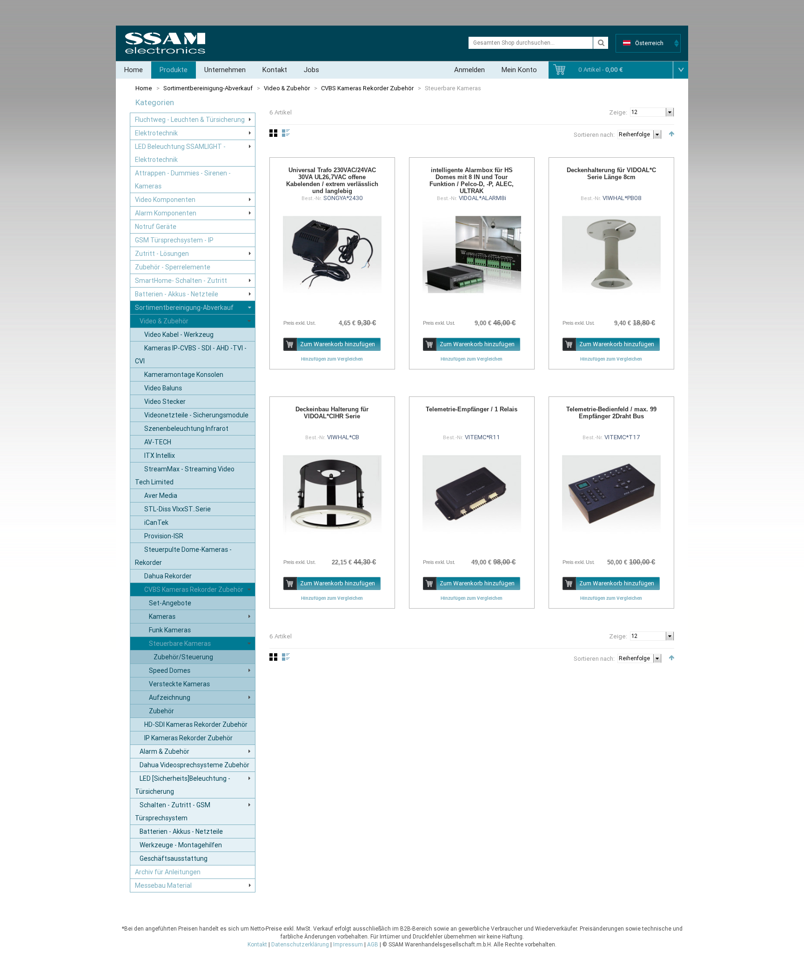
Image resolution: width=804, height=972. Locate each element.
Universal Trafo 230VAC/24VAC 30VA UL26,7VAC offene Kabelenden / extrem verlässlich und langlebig (332, 180)
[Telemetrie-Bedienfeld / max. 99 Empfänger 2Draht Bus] (611, 493)
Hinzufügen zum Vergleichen (332, 358)
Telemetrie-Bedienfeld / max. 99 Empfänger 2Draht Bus (611, 413)
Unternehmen (225, 70)
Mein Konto (519, 70)
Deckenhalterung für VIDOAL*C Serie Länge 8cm (611, 174)
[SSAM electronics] (165, 43)
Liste (286, 133)
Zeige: (618, 112)
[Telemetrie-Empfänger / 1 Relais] (471, 493)
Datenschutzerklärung (300, 944)
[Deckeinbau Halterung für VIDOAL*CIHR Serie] (332, 493)
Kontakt (274, 70)
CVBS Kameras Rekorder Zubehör (367, 88)
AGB (372, 944)
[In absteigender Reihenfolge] (671, 134)
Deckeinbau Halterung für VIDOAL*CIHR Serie (331, 413)
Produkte (174, 70)
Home (133, 70)
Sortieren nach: (594, 134)
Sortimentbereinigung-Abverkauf (208, 88)
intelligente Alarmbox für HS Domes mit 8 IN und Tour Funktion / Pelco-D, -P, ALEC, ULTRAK (471, 180)
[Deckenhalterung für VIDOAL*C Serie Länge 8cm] (611, 254)
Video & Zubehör (287, 88)
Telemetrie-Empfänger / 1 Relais (471, 409)
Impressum (348, 944)
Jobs (311, 70)
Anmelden (469, 70)
